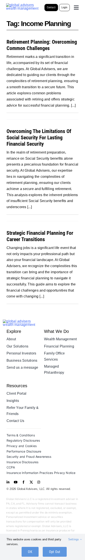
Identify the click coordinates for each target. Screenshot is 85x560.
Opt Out (54, 552)
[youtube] (15, 482)
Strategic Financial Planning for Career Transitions (40, 236)
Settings (74, 539)
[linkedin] (8, 482)
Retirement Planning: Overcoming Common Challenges (42, 45)
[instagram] (38, 482)
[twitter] (31, 482)
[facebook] (23, 482)
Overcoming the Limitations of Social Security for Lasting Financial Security (39, 137)
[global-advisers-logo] (22, 5)
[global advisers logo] (22, 321)
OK (30, 552)
